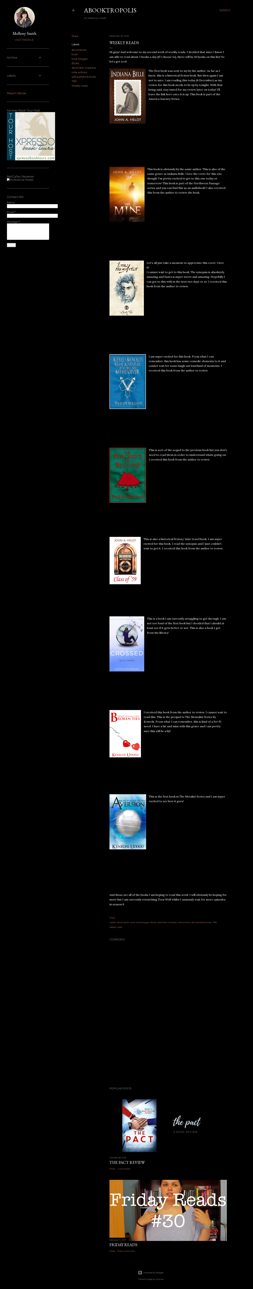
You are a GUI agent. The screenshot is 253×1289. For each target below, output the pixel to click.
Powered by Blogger (154, 1272)
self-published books (84, 76)
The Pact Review (127, 1162)
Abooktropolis (110, 10)
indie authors (79, 72)
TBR (74, 81)
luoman (160, 1279)
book (75, 54)
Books (75, 63)
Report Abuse (16, 93)
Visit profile (24, 40)
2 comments (124, 1168)
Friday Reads (123, 1244)
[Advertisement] (168, 1054)
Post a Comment (126, 1251)
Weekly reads (80, 85)
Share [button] (75, 36)
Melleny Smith (24, 33)
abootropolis (79, 49)
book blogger (80, 58)
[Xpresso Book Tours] (31, 159)
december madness (84, 67)
